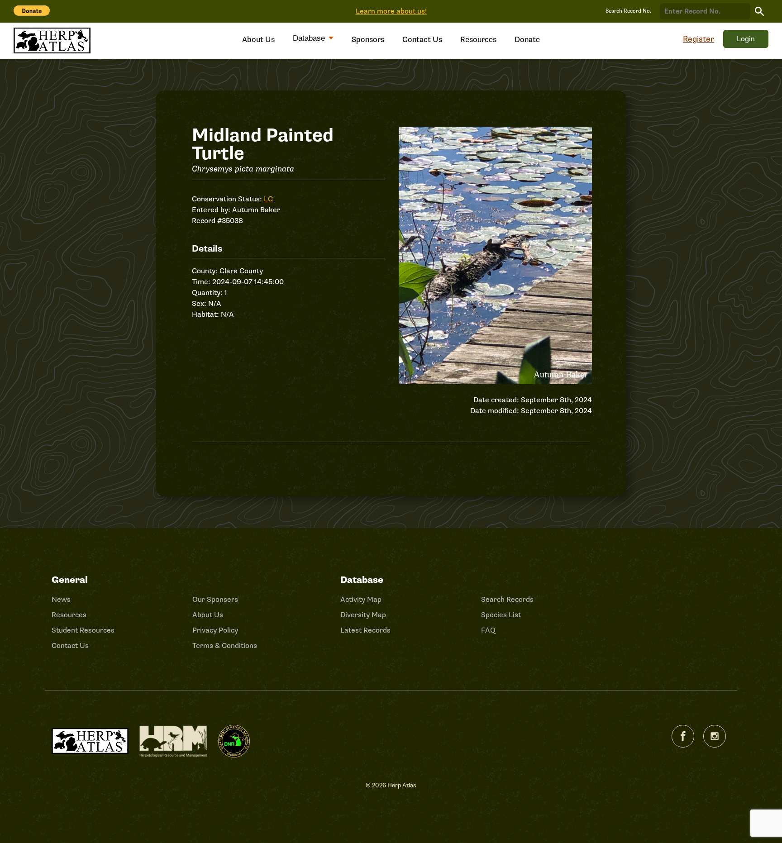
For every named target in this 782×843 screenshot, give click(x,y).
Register (698, 39)
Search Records (507, 599)
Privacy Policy (215, 630)
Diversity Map (363, 614)
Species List (501, 614)
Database (310, 38)
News (61, 599)
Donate (527, 39)
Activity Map (360, 599)
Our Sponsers (215, 599)
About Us (258, 39)
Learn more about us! (391, 11)
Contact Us (422, 39)
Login (746, 38)
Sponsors (368, 39)
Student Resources (83, 630)
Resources (478, 39)
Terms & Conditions (224, 645)
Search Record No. (628, 11)
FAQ (488, 630)
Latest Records (365, 630)
